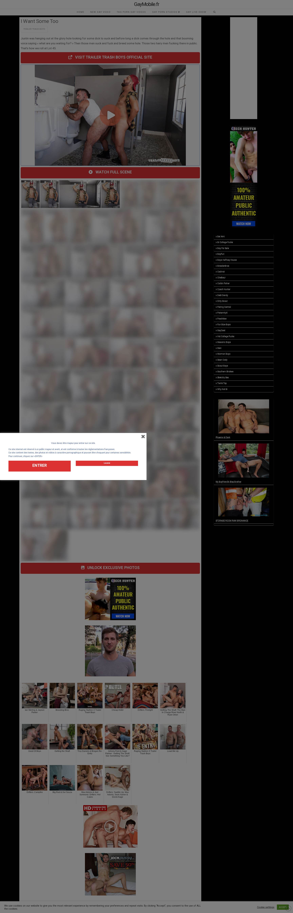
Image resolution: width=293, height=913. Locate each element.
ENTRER (39, 465)
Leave (107, 463)
